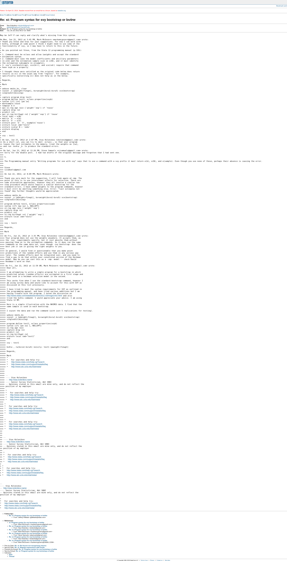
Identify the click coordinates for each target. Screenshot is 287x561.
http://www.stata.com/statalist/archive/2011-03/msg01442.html (34, 296)
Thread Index (49, 15)
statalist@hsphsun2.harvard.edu (18, 27)
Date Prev (4, 15)
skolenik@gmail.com (25, 25)
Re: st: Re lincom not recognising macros (30, 546)
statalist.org (62, 10)
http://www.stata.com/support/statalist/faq (29, 364)
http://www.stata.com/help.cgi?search (28, 362)
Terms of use (144, 560)
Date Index (40, 15)
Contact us (160, 560)
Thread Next (30, 15)
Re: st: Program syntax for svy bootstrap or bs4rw (28, 515)
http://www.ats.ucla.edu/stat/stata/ (26, 367)
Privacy (152, 560)
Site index (167, 560)
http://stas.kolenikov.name (20, 380)
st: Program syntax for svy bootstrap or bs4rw (26, 522)
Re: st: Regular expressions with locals (30, 547)
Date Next (11, 15)
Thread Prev (20, 15)
